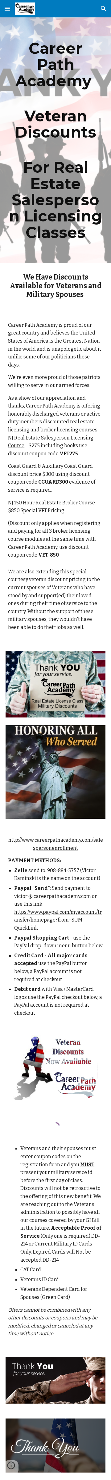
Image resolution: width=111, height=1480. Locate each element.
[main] (55, 140)
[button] (7, 8)
